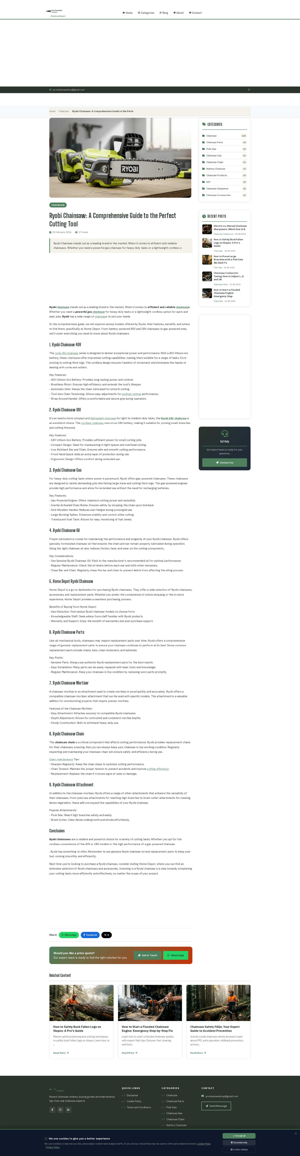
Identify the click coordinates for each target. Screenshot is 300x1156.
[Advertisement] (225, 366)
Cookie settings (240, 1149)
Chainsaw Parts (214, 142)
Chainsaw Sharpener (217, 188)
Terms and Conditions (139, 1107)
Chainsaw (64, 111)
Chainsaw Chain (214, 162)
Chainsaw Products (216, 175)
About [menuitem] (180, 12)
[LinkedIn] (68, 1110)
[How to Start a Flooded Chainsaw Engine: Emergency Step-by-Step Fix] (150, 1022)
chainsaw (63, 307)
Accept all (240, 1136)
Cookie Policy (134, 1101)
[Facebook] (52, 1110)
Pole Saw (211, 148)
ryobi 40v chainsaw (66, 353)
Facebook (91, 934)
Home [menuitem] (129, 12)
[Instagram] (60, 1110)
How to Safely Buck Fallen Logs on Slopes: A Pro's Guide (228, 242)
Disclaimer (132, 1095)
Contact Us (227, 462)
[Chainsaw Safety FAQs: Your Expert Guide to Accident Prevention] (218, 1022)
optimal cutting (131, 394)
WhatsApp (70, 934)
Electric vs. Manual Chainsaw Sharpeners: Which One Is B (230, 227)
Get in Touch (149, 955)
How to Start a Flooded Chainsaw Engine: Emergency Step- (227, 293)
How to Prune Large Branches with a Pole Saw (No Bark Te (228, 259)
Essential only (240, 1142)
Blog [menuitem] (165, 12)
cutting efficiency (158, 768)
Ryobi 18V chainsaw (174, 418)
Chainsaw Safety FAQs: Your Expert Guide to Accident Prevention (215, 1029)
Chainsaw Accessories (218, 195)
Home (52, 111)
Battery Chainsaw (216, 168)
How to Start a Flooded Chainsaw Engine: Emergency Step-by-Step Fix (147, 1029)
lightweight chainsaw (103, 418)
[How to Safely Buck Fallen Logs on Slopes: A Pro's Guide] (81, 1022)
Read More (59, 1052)
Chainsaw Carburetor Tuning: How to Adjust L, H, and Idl (229, 276)
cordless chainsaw (92, 423)
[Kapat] (296, 1133)
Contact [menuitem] (197, 12)
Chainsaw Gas (214, 155)
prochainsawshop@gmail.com (68, 89)
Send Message (218, 1106)
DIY (208, 181)
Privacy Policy (52, 1147)
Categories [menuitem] (147, 12)
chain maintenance (61, 759)
